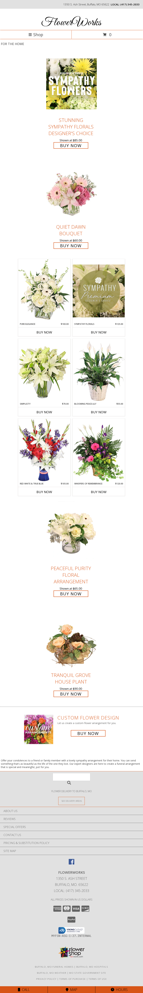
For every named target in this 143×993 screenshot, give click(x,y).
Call (25, 989)
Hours (121, 989)
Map (72, 989)
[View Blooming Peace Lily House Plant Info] (99, 370)
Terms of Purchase (72, 978)
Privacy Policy (46, 978)
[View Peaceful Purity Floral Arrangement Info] (71, 532)
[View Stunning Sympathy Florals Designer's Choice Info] (71, 83)
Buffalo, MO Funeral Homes (54, 966)
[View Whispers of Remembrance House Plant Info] (99, 450)
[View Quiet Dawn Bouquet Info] (71, 190)
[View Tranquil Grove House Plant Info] (71, 638)
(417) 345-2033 (130, 4)
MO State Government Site (87, 972)
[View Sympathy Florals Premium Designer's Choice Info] (99, 291)
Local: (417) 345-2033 (71, 890)
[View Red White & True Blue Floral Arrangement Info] (44, 450)
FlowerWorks (71, 23)
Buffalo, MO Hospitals (92, 966)
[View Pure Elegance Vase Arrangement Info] (44, 290)
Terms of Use (98, 978)
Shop (38, 34)
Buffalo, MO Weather (51, 972)
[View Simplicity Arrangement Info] (44, 370)
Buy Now (71, 145)
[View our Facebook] (71, 863)
